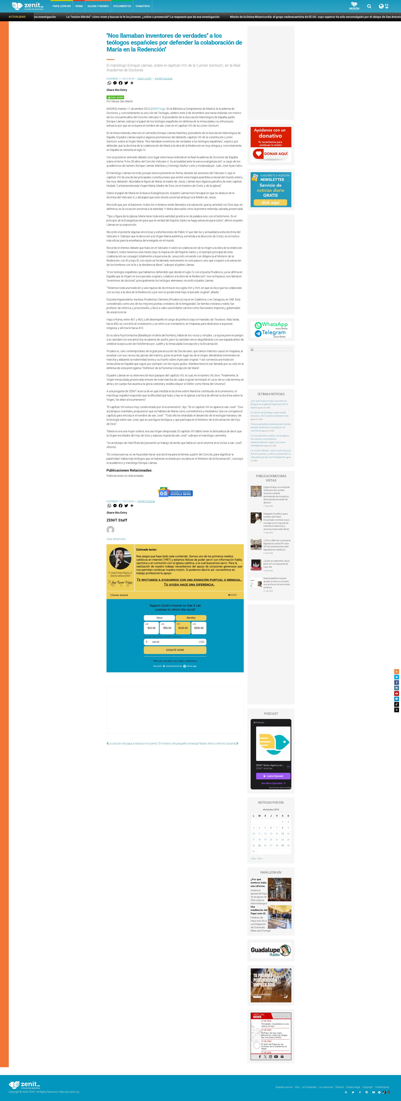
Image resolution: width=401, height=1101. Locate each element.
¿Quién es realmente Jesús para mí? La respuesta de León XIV (276, 564)
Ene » (260, 858)
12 (265, 833)
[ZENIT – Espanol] (31, 6)
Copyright (367, 1087)
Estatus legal (353, 1087)
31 (253, 851)
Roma (79, 6)
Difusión (339, 1087)
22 (282, 839)
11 (259, 833)
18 (259, 839)
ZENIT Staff (145, 78)
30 (288, 845)
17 (253, 839)
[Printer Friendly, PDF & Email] (115, 97)
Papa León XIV (62, 6)
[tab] (261, 1016)
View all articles (116, 539)
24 (253, 845)
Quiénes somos (284, 1087)
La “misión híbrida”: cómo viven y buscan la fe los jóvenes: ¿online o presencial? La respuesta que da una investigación (271, 453)
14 (277, 833)
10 (253, 833)
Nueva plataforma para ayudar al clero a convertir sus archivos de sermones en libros (276, 583)
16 (288, 833)
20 (271, 839)
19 (265, 839)
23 (288, 839)
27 (271, 845)
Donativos (143, 6)
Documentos (122, 6)
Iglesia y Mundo (98, 6)
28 (277, 845)
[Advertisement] (175, 713)
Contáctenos (382, 1087)
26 (265, 845)
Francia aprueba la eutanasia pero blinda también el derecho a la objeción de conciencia (271, 427)
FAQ (297, 1087)
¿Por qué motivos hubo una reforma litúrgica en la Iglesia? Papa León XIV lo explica (269, 404)
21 (277, 839)
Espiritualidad (164, 78)
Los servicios (326, 1087)
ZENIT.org (158, 108)
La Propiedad (309, 1087)
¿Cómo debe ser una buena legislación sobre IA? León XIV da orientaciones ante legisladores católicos (276, 545)
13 (271, 833)
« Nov (253, 858)
